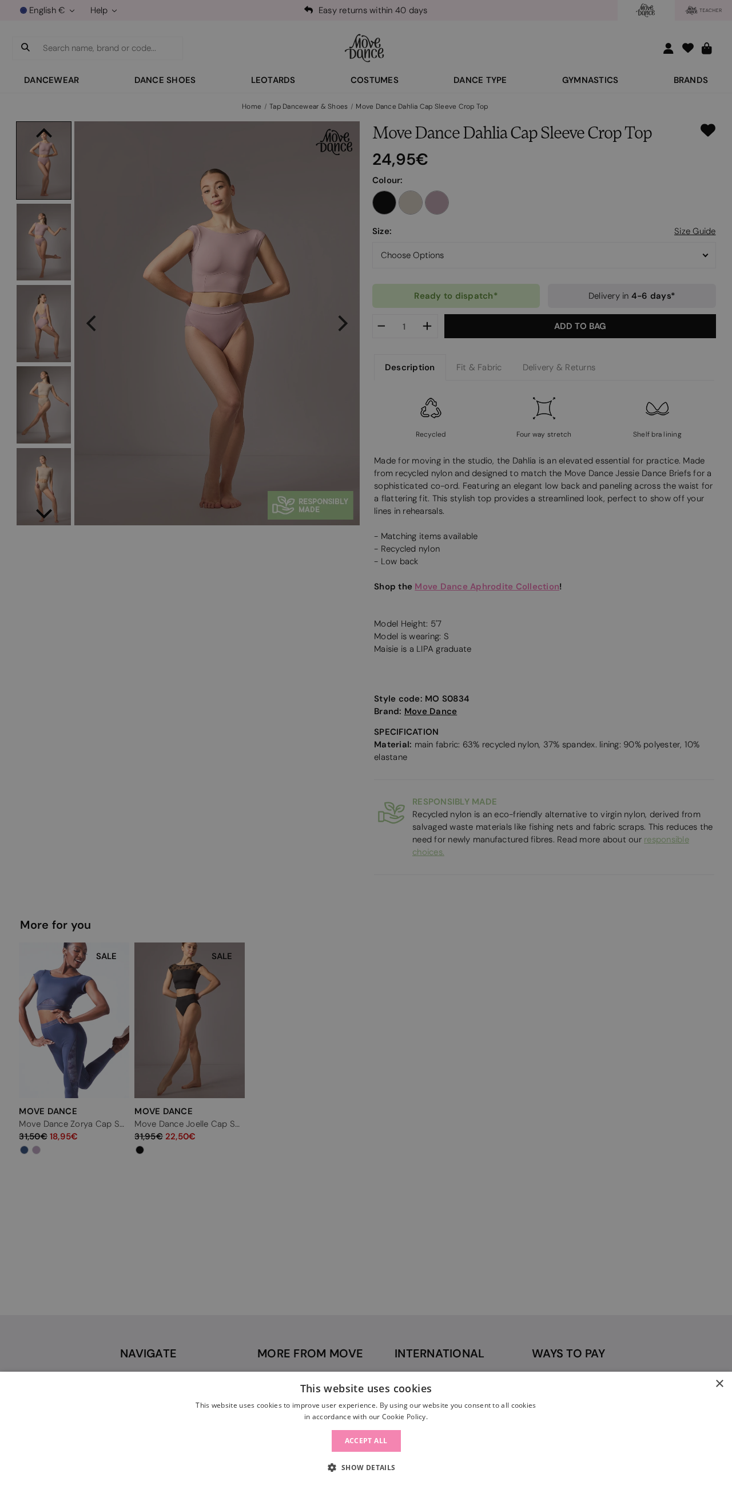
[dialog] (366, 1430)
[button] (365, 1467)
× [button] (719, 1384)
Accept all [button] (366, 1441)
